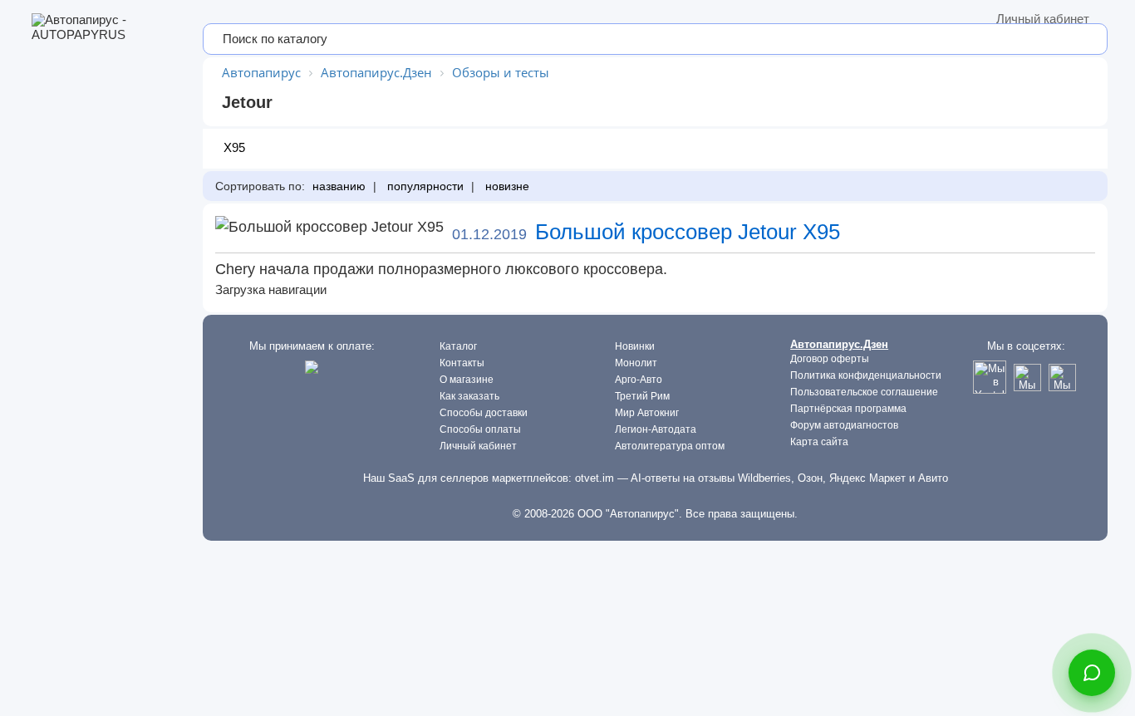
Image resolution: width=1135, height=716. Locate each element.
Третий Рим (642, 396)
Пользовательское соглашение (864, 392)
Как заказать (469, 396)
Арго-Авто (638, 379)
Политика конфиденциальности (865, 375)
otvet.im (594, 478)
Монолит (636, 363)
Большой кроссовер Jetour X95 (687, 231)
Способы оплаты (480, 429)
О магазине (467, 379)
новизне (505, 186)
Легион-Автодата (655, 429)
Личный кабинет (1042, 19)
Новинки (635, 346)
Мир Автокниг (647, 413)
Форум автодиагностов (844, 425)
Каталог (458, 346)
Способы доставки (484, 413)
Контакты (462, 363)
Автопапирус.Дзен (839, 344)
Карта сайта (819, 442)
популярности (424, 186)
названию (337, 186)
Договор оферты (829, 359)
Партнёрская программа (848, 408)
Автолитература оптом (670, 446)
